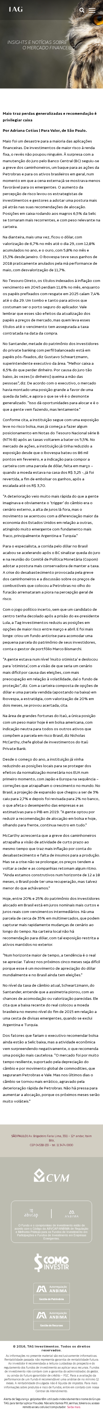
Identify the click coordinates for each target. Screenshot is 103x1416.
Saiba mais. (74, 1407)
